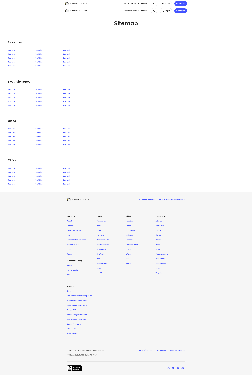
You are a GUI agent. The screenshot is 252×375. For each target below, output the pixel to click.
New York (100, 254)
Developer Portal (74, 230)
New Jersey (101, 249)
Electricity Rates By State (77, 305)
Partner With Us (73, 244)
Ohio (69, 275)
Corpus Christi (132, 244)
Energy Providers (74, 324)
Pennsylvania (72, 270)
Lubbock (129, 240)
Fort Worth (130, 230)
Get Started (180, 4)
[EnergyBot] (79, 199)
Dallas (128, 226)
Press (69, 249)
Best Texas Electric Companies (79, 296)
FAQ (68, 235)
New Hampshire (102, 244)
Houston (129, 221)
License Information (177, 350)
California (160, 226)
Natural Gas (72, 333)
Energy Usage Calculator (77, 315)
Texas (69, 265)
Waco (128, 254)
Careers (70, 226)
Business (144, 3)
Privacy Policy (160, 350)
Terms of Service (145, 350)
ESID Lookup (72, 329)
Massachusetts (102, 240)
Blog (68, 291)
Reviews (70, 254)
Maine (98, 230)
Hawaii (158, 240)
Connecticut (101, 221)
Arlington (129, 235)
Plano (128, 259)
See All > (99, 273)
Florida (158, 235)
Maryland (100, 235)
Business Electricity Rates (77, 300)
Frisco (128, 249)
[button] (131, 3)
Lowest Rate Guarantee (76, 240)
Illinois (98, 226)
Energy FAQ (71, 310)
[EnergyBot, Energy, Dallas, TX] (74, 368)
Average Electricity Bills (76, 319)
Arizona (159, 221)
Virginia (159, 273)
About (69, 221)
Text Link (11, 50)
